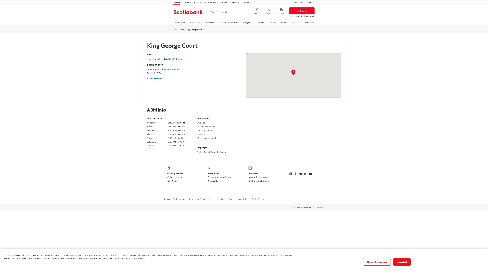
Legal (210, 199)
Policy (143, 258)
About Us (235, 2)
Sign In (303, 11)
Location (220, 199)
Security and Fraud (197, 199)
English (309, 2)
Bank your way (179, 199)
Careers (167, 199)
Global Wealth (224, 2)
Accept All (402, 262)
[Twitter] (305, 174)
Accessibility (242, 199)
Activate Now (309, 16)
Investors (245, 2)
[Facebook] (290, 174)
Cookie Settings (258, 199)
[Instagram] (295, 174)
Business (186, 2)
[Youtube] (310, 174)
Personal (176, 2)
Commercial (197, 2)
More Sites (298, 2)
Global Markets (210, 2)
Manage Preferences (377, 262)
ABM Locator (178, 30)
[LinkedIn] (300, 174)
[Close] (484, 251)
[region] (244, 262)
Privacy (230, 199)
